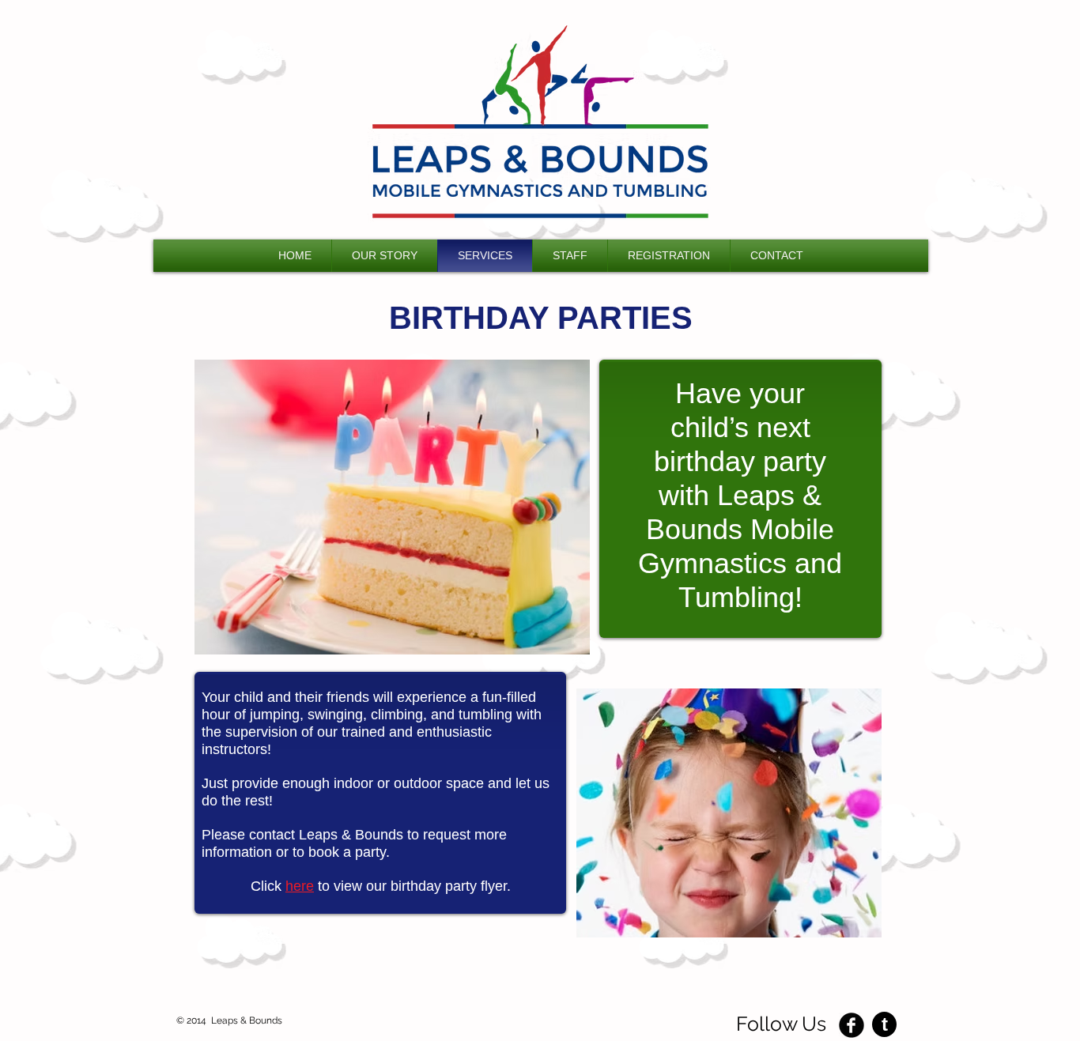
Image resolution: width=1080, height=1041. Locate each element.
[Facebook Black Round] (851, 1025)
